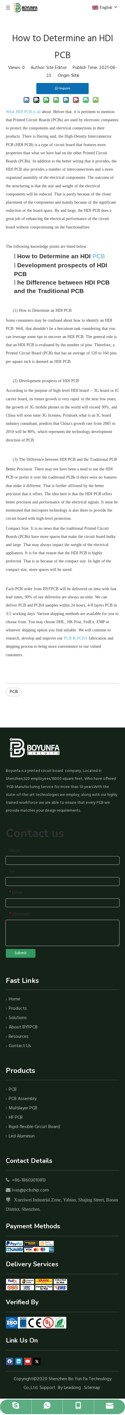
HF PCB (16, 1117)
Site (75, 75)
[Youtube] (27, 1362)
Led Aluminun (22, 1136)
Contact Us (20, 1046)
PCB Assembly (23, 1099)
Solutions (18, 1018)
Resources (18, 1036)
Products (18, 1008)
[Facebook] (9, 1362)
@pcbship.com (34, 1190)
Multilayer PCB (23, 1108)
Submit (21, 953)
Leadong (72, 1388)
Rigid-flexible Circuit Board (34, 1127)
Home (14, 999)
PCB (14, 692)
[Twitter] (36, 1362)
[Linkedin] (18, 1362)
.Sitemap (92, 1388)
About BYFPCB (23, 1027)
